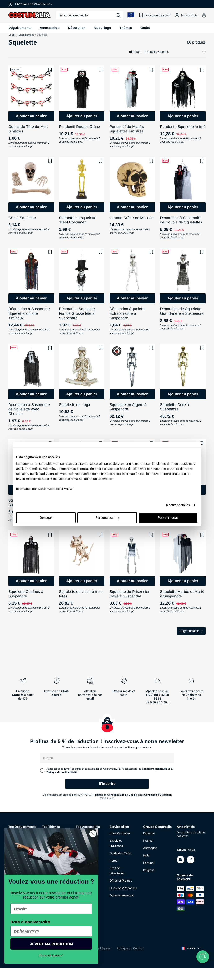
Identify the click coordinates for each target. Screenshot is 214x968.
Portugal (148, 862)
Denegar (46, 517)
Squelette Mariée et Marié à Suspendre (182, 593)
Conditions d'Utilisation (158, 794)
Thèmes (125, 28)
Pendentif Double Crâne (79, 127)
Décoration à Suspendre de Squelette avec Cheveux (29, 409)
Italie (146, 855)
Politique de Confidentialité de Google (115, 794)
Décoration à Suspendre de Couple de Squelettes (181, 220)
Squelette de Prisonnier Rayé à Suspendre (130, 593)
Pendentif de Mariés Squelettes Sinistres (127, 129)
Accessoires (50, 28)
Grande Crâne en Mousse (132, 218)
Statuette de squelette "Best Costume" (77, 220)
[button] (204, 15)
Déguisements (19, 28)
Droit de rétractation (117, 870)
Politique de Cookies (130, 948)
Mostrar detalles (178, 505)
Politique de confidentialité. (62, 772)
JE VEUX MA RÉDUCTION (51, 943)
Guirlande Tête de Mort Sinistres (28, 129)
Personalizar (105, 517)
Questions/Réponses (123, 888)
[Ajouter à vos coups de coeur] (50, 69)
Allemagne (150, 848)
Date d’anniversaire (30, 921)
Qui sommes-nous (122, 895)
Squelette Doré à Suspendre (174, 407)
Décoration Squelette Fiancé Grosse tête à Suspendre (77, 313)
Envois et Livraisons (116, 843)
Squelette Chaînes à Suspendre (25, 593)
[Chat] (202, 956)
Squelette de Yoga (74, 405)
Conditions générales (154, 768)
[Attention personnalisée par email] (90, 692)
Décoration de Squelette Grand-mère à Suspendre (182, 311)
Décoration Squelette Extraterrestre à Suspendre (127, 313)
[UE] (131, 15)
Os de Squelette (22, 218)
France (148, 840)
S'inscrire (107, 784)
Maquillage (102, 28)
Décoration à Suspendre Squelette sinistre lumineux (29, 313)
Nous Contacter (120, 833)
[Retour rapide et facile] (124, 692)
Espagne (149, 833)
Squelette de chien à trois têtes (80, 593)
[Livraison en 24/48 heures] (56, 692)
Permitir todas (168, 517)
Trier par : (135, 51)
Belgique (149, 870)
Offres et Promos (121, 880)
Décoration (76, 28)
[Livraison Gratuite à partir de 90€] (22, 692)
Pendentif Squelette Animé (182, 127)
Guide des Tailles (121, 853)
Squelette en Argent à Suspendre (128, 407)
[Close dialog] (93, 833)
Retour (114, 860)
